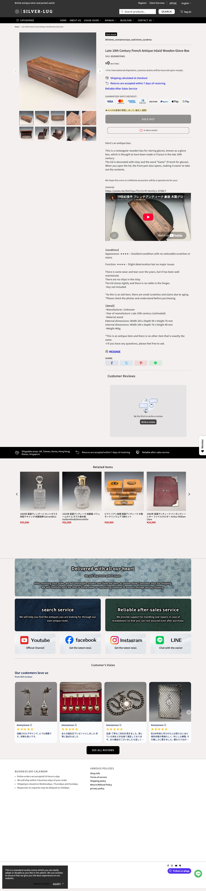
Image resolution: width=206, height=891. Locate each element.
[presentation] (17, 494)
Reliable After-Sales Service (121, 88)
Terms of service (98, 777)
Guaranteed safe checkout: (121, 96)
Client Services (157, 3)
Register (142, 3)
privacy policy (97, 788)
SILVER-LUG (33, 11)
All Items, (110, 39)
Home (17, 27)
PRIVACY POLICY (42, 883)
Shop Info (95, 773)
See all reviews (103, 750)
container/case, (123, 39)
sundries (147, 39)
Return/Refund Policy (101, 784)
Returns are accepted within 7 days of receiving (137, 83)
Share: (109, 358)
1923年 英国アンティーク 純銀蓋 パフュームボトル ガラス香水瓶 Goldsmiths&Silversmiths (81, 516)
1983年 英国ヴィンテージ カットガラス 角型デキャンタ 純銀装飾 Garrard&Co (38, 515)
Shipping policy (98, 780)
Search (167, 11)
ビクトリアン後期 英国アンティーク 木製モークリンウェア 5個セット (124, 515)
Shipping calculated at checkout (128, 78)
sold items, (136, 39)
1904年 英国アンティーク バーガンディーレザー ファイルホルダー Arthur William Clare (166, 516)
